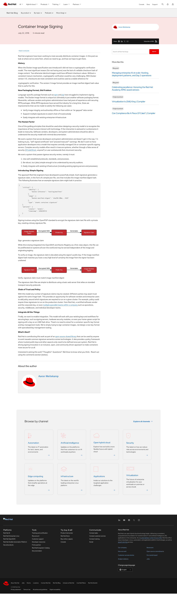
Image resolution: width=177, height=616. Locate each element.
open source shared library (65, 336)
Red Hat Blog (12, 13)
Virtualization (132, 475)
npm (56, 95)
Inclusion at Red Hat (68, 583)
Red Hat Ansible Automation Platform (15, 542)
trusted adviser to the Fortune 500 (151, 538)
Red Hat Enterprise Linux (11, 536)
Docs (148, 4)
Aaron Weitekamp (124, 27)
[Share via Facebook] (119, 41)
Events (29, 583)
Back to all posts (24, 51)
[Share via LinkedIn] (122, 41)
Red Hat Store (65, 536)
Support (155, 4)
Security (130, 443)
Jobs (148, 559)
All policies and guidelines (40, 589)
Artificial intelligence (70, 443)
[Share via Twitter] (124, 41)
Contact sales (93, 533)
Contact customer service (97, 536)
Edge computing (35, 476)
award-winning (122, 542)
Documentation (37, 551)
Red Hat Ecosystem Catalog (41, 548)
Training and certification (40, 533)
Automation (33, 443)
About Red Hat (15, 583)
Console (141, 4)
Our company (122, 547)
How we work (122, 551)
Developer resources (38, 542)
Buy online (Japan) (67, 539)
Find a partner (36, 545)
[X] (134, 521)
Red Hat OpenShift (9, 539)
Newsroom (150, 547)
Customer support (38, 539)
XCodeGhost (31, 150)
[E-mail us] (127, 41)
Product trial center (67, 533)
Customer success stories (126, 555)
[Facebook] (129, 521)
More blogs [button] (60, 13)
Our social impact (152, 555)
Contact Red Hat (45, 583)
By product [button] (25, 13)
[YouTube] (124, 521)
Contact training (94, 539)
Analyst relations (123, 559)
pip (63, 95)
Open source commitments (155, 551)
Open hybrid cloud (102, 442)
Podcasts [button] (48, 13)
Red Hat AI (6, 533)
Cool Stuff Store (81, 583)
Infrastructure (67, 476)
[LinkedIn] (119, 521)
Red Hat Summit (92, 583)
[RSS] (156, 41)
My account (35, 536)
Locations (36, 583)
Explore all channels (141, 421)
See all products (8, 545)
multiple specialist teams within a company (60, 305)
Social (91, 542)
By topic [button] (37, 13)
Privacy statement (16, 589)
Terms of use (26, 589)
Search (154, 51)
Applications (99, 476)
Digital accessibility (55, 589)
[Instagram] (139, 521)
